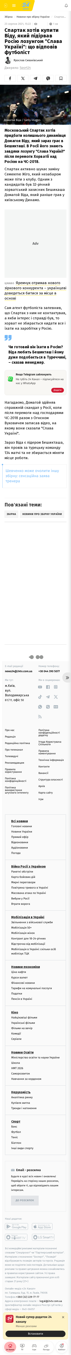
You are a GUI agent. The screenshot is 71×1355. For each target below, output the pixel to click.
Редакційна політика (17, 743)
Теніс (14, 1137)
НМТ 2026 (17, 1068)
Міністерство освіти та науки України (35, 1057)
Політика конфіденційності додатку (49, 733)
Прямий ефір (19, 837)
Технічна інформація (51, 760)
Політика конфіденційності (15, 779)
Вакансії (43, 773)
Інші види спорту (22, 1148)
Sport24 (25, 68)
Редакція (10, 737)
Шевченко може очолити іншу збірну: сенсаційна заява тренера (32, 476)
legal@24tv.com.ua (51, 1301)
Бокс (14, 1126)
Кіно (14, 1012)
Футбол (16, 1132)
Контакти (44, 766)
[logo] (25, 6)
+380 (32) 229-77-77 (27, 1296)
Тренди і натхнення (23, 1108)
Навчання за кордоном (26, 1079)
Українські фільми (23, 1023)
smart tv (16, 1237)
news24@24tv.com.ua (18, 671)
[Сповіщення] (66, 5)
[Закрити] (63, 1317)
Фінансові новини (23, 983)
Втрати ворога (20, 904)
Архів (41, 786)
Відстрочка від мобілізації (28, 944)
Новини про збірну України (33, 17)
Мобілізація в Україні (27, 917)
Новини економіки (25, 967)
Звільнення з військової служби (32, 922)
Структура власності (50, 779)
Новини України (21, 831)
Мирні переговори (23, 882)
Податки (16, 993)
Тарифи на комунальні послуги (31, 988)
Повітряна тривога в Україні (29, 888)
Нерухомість (21, 1092)
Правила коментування (47, 752)
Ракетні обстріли (22, 871)
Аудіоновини (19, 848)
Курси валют (19, 977)
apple (43, 1226)
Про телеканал (14, 750)
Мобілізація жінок (23, 933)
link (39, 686)
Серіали (16, 1039)
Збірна (9, 17)
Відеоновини (19, 842)
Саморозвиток (20, 1073)
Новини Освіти (22, 1052)
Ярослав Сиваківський (28, 60)
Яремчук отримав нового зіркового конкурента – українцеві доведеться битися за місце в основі (35, 291)
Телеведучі (11, 756)
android (16, 1226)
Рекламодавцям (14, 763)
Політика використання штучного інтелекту (17, 790)
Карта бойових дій (23, 877)
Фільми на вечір (21, 1028)
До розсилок (25, 1200)
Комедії (16, 1033)
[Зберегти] (61, 78)
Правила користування (13, 770)
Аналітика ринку (22, 1097)
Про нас (10, 730)
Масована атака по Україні (28, 893)
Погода (16, 853)
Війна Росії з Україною (28, 866)
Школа (15, 1063)
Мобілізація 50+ (21, 928)
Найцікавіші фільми (24, 1017)
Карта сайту (45, 793)
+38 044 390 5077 (49, 671)
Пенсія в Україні (21, 999)
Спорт (15, 1121)
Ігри (40, 799)
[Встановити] (35, 1325)
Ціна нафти (18, 972)
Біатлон (16, 1143)
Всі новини (19, 821)
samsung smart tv (43, 1237)
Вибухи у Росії (20, 898)
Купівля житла (20, 1103)
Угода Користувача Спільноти (49, 743)
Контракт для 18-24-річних (28, 938)
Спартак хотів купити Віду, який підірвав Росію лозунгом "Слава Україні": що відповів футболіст (60, 17)
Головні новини (21, 826)
